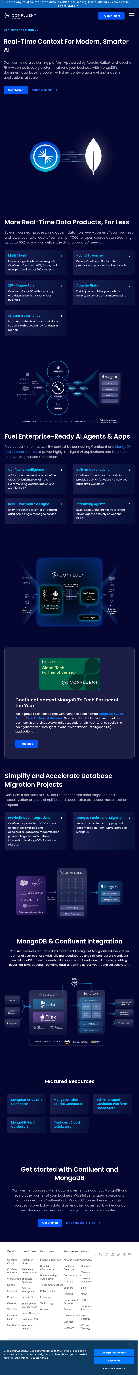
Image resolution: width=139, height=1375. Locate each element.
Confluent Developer (69, 1268)
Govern (11, 1303)
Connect (12, 1290)
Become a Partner (86, 1308)
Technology (46, 1303)
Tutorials (68, 1281)
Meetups (68, 1321)
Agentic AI (27, 1297)
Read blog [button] (26, 744)
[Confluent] (20, 16)
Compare (69, 1327)
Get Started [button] (16, 90)
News (84, 1293)
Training (68, 1293)
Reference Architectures (29, 1271)
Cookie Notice (39, 1358)
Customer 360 (30, 1319)
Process (11, 1297)
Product (13, 1251)
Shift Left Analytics (27, 1280)
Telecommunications (52, 1284)
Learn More (66, 6)
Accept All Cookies (114, 1352)
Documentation (72, 1275)
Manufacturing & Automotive (49, 1277)
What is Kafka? (72, 1259)
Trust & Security (85, 1317)
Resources (71, 1251)
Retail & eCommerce (47, 1268)
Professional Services (71, 1302)
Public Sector (47, 1290)
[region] (69, 1357)
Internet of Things (27, 1327)
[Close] (130, 1344)
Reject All (114, 1360)
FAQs (84, 1300)
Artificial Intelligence (28, 1290)
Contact (85, 1266)
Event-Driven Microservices (29, 1305)
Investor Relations (86, 1280)
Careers (85, 1272)
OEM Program (72, 1315)
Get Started (13, 1324)
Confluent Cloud (12, 1261)
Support (68, 1287)
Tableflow (12, 1309)
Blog (83, 1287)
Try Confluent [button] (111, 16)
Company (86, 1259)
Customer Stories (27, 1261)
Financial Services (50, 1259)
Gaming (44, 1309)
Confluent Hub (12, 1317)
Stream (11, 1284)
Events (67, 1309)
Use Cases (29, 1251)
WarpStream (14, 1278)
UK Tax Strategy (85, 1326)
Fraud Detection (31, 1313)
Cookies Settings (114, 1368)
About (85, 1251)
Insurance (46, 1297)
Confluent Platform (12, 1271)
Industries (47, 1251)
